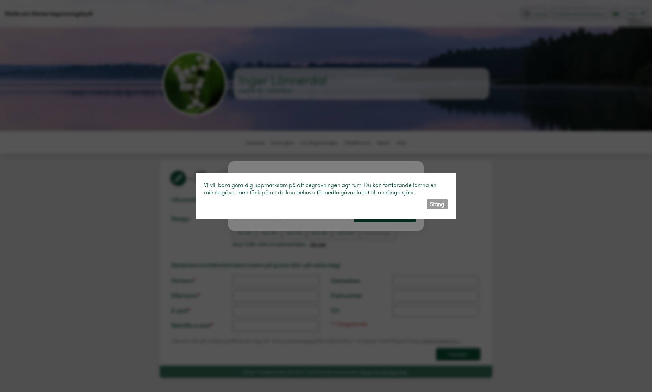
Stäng (437, 204)
